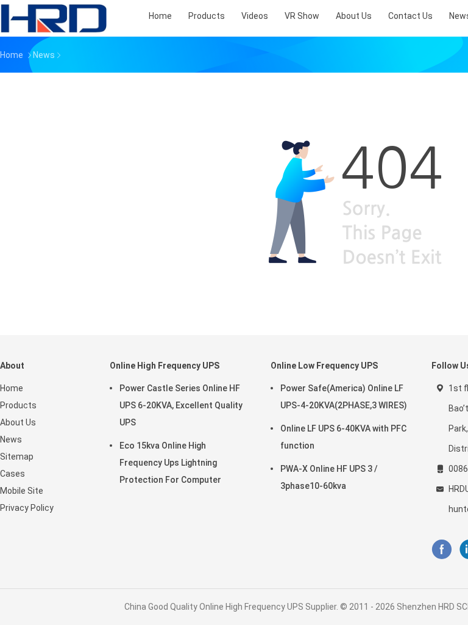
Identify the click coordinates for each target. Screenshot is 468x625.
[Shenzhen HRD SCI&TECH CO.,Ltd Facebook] (441, 549)
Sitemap (17, 456)
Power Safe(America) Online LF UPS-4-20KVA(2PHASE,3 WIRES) (343, 396)
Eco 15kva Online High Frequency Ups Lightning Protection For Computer (170, 463)
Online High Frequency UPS (164, 365)
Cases (12, 474)
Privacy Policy (27, 508)
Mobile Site (21, 491)
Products (18, 405)
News (11, 439)
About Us (18, 422)
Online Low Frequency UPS (324, 365)
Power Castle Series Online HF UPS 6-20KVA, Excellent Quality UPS (181, 405)
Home (11, 388)
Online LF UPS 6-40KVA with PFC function (343, 437)
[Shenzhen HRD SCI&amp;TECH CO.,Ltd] (53, 18)
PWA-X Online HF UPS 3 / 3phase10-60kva (329, 477)
